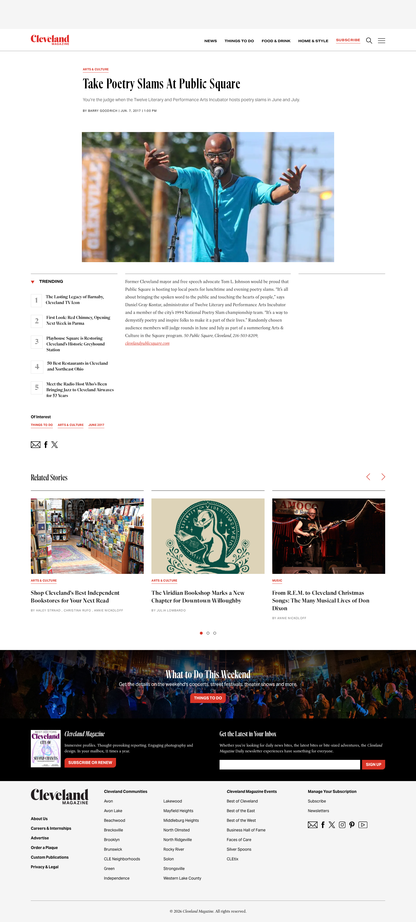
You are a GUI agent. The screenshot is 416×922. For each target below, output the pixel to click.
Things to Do (239, 41)
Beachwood (114, 820)
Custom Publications (50, 857)
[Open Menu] (381, 41)
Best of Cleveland (242, 801)
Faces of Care (239, 839)
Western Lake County (182, 878)
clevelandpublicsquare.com (147, 343)
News (210, 41)
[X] (332, 825)
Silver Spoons (239, 849)
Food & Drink (276, 41)
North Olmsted (176, 830)
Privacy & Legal (44, 866)
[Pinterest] (352, 825)
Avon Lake (113, 810)
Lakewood (172, 801)
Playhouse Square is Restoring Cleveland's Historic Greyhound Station (75, 344)
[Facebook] (323, 825)
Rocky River (173, 849)
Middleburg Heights (181, 820)
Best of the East (241, 810)
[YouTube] (362, 825)
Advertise (40, 838)
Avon (108, 801)
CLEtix (232, 859)
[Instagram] (342, 825)
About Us (39, 818)
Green (109, 868)
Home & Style (313, 41)
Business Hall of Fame (246, 830)
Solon (168, 859)
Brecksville (113, 830)
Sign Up (373, 764)
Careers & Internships (51, 828)
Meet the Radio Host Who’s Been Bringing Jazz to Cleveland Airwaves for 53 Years (80, 390)
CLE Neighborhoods (122, 859)
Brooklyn (112, 839)
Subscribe (348, 40)
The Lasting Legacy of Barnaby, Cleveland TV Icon (75, 300)
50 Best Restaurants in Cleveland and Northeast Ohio (77, 366)
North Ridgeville (177, 839)
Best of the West (241, 820)
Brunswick (113, 849)
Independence (117, 878)
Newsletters (318, 810)
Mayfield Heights (178, 810)
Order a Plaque (44, 847)
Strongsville (174, 868)
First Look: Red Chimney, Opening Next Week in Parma (78, 321)
